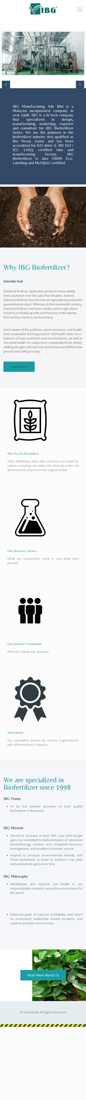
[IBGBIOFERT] (43, 9)
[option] (43, 53)
